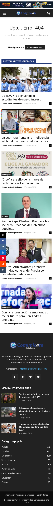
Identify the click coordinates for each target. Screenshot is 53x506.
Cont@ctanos (42, 495)
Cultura (4, 482)
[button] (49, 13)
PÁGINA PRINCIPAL (35, 47)
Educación (6, 477)
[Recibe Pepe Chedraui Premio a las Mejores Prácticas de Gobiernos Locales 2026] (26, 205)
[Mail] (22, 377)
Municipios (6, 174)
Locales (5, 216)
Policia (4, 464)
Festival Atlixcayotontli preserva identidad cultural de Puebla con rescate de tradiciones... (23, 270)
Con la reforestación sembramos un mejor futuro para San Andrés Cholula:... (25, 316)
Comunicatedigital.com (11, 103)
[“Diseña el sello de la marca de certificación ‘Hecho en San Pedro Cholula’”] (26, 163)
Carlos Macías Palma (11, 473)
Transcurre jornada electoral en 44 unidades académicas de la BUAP (34, 427)
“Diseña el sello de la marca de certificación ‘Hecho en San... (22, 181)
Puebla (5, 91)
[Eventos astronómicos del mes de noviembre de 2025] (8, 398)
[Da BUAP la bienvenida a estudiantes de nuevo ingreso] (26, 79)
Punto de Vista (8, 469)
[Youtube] (38, 377)
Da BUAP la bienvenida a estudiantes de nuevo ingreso (21, 97)
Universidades (8, 460)
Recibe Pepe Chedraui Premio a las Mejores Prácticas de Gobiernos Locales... (25, 225)
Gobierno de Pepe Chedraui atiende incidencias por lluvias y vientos (34, 411)
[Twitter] (30, 377)
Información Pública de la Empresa (19, 495)
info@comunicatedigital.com (33, 368)
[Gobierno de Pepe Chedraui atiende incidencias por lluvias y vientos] (8, 412)
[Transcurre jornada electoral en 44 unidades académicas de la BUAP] (8, 428)
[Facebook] (15, 377)
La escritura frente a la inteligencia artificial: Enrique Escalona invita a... (26, 139)
